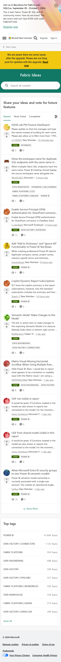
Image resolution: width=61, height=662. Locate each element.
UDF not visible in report (25, 398)
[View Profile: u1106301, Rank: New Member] (6, 127)
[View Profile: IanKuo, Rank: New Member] (6, 472)
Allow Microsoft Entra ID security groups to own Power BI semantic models (34, 472)
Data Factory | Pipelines (17, 577)
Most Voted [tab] (20, 116)
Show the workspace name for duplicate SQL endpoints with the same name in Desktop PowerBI (34, 160)
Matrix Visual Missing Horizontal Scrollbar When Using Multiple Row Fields (32, 363)
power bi (8, 535)
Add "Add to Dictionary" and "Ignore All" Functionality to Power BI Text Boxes (34, 245)
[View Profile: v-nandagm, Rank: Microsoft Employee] (6, 212)
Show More (32, 508)
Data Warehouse (13, 594)
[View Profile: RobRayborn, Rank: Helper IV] (6, 317)
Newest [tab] (7, 116)
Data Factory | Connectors (19, 543)
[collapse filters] (56, 116)
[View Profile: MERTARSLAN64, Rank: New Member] (6, 363)
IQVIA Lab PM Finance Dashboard (30, 124)
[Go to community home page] (20, 38)
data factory (11, 569)
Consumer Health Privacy (44, 655)
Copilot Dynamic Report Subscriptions (33, 281)
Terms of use (48, 644)
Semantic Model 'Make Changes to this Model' (33, 316)
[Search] (35, 38)
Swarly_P (16, 296)
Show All (7, 620)
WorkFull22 (17, 177)
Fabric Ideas (11, 47)
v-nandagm (17, 224)
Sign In (54, 38)
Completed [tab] (34, 116)
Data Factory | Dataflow (17, 611)
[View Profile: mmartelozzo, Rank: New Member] (6, 246)
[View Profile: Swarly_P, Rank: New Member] (6, 283)
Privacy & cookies (30, 644)
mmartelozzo (18, 262)
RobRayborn (18, 333)
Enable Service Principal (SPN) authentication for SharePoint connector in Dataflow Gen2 (34, 211)
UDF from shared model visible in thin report (33, 434)
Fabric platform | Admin (17, 603)
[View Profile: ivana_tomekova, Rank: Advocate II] (6, 401)
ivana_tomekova (20, 414)
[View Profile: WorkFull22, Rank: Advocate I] (6, 161)
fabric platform (13, 552)
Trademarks (8, 650)
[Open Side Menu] (4, 38)
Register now (10, 26)
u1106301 (17, 140)
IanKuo (15, 489)
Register (44, 38)
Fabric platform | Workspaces (20, 586)
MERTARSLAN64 (20, 379)
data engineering (13, 560)
